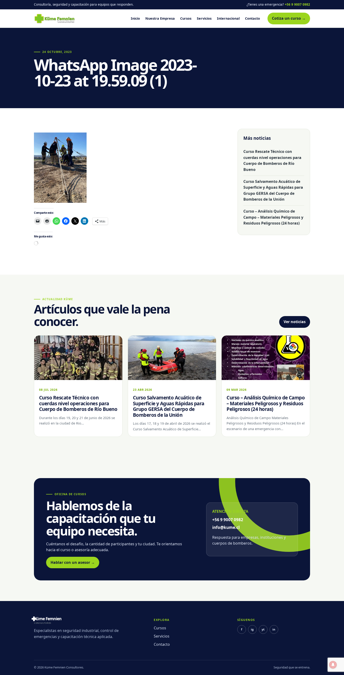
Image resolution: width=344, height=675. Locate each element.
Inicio (135, 18)
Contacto (252, 18)
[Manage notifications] (333, 664)
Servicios (204, 18)
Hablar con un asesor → (73, 562)
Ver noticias (295, 321)
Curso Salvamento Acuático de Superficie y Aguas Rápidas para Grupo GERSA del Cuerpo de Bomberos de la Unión (273, 190)
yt (263, 629)
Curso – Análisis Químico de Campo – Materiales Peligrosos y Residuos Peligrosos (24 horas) (273, 217)
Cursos (185, 18)
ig (252, 629)
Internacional (228, 18)
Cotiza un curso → (289, 18)
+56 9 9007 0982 (297, 4)
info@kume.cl (226, 527)
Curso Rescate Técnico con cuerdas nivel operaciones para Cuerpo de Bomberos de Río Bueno (272, 160)
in (273, 629)
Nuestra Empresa (160, 18)
